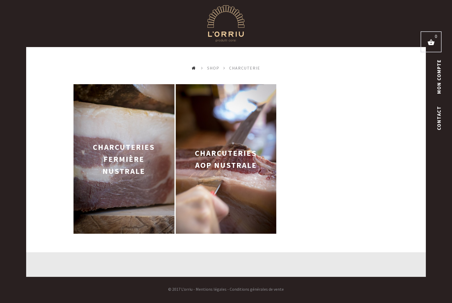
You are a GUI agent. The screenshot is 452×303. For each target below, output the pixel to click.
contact (439, 117)
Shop (213, 68)
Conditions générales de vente (257, 289)
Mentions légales (211, 289)
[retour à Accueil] (194, 68)
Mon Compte (439, 76)
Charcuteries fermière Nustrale (124, 159)
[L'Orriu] (226, 23)
